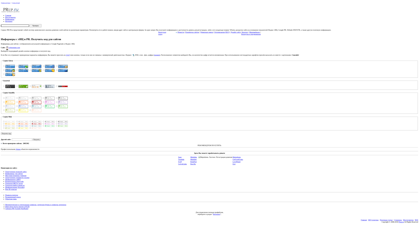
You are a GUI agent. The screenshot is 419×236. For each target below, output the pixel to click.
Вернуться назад (162, 33)
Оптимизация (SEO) (221, 32)
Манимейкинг (254, 32)
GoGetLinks (182, 164)
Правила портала (11, 195)
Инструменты (408, 220)
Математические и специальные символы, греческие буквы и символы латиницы (35, 205)
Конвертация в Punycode (14, 181)
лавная (8, 15)
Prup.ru (401, 222)
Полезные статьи (386, 220)
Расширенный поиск (13, 197)
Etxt (234, 164)
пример (157, 55)
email (68, 55)
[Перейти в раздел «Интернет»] (176, 32)
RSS (416, 220)
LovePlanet (236, 162)
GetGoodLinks (238, 159)
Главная (364, 220)
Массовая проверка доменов (15, 176)
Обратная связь (11, 199)
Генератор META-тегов (14, 183)
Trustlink (181, 159)
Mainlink (193, 159)
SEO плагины (373, 220)
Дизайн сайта (236, 32)
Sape (180, 157)
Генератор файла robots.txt (15, 185)
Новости (181, 32)
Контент (245, 32)
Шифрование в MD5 (13, 179)
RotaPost (193, 162)
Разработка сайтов (192, 32)
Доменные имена (206, 32)
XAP (180, 162)
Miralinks (193, 157)
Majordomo (237, 157)
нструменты (10, 17)
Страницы (398, 220)
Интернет (216, 214)
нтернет (8, 21)
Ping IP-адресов (11, 189)
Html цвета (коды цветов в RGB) (17, 207)
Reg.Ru (193, 164)
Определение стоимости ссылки (17, 178)
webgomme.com (14, 48)
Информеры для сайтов (14, 174)
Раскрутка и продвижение (251, 34)
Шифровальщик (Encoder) (15, 187)
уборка (18, 149)
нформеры (9, 19)
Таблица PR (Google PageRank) (16, 209)
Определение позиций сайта (16, 172)
